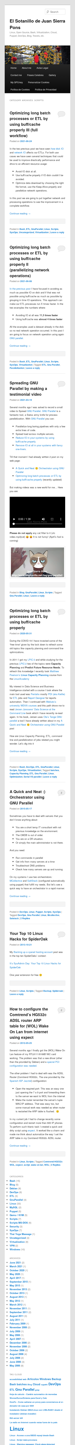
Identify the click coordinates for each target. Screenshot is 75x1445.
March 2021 (16, 1266)
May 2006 (15, 1365)
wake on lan (37, 1164)
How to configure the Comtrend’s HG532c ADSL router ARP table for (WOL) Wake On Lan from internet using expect (29, 1023)
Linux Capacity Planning (35, 675)
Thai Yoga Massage (20, 1234)
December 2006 (18, 1342)
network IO (20, 152)
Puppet (39, 911)
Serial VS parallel (32, 776)
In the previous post (20, 288)
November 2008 (18, 1327)
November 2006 (18, 1346)
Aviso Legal (42, 67)
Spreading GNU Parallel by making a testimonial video (28, 388)
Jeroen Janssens (24, 709)
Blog (21, 592)
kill (21, 1418)
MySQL (14, 1207)
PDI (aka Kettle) (56, 694)
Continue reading (20, 213)
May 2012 (15, 1300)
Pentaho (35, 694)
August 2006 (16, 1354)
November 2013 (18, 1289)
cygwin (44, 1384)
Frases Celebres (35, 75)
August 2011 (16, 1316)
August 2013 (16, 1296)
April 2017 (15, 1278)
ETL (28, 229)
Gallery (52, 75)
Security (14, 1226)
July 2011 (15, 1319)
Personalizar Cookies (38, 82)
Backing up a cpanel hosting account (33, 952)
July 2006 (15, 1357)
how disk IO (57, 148)
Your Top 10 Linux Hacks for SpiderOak (29, 936)
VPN (12, 1245)
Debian (13, 1188)
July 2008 (15, 1331)
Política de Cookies (20, 89)
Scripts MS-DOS (19, 1222)
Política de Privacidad (45, 89)
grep (37, 1390)
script (27, 1164)
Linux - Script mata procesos (23, 1440)
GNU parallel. (17, 338)
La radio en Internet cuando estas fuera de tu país (33, 1422)
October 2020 (17, 1270)
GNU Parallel (34, 411)
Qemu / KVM (17, 1215)
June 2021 (15, 1262)
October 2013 (17, 1293)
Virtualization (42, 232)
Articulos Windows (39, 1379)
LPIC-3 (31, 659)
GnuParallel (37, 229)
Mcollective (53, 915)
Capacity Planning (19, 773)
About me (26, 67)
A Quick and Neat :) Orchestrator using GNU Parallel (27, 797)
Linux (47, 229)
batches (55, 770)
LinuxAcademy (21, 678)
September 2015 (19, 1281)
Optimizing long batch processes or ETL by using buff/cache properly (30, 619)
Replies (25, 918)
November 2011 (18, 1308)
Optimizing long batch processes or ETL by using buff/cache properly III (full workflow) (30, 124)
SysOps (14, 232)
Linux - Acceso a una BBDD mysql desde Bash (32, 1435)
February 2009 (17, 1323)
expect (31, 1130)
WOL (46, 1164)
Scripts (54, 229)
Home (14, 67)
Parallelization (17, 368)
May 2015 (15, 1285)
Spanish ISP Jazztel (20, 1080)
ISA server (14, 1418)
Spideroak (57, 990)
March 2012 (16, 1304)
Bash (22, 229)
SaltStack (32, 880)
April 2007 (15, 1339)
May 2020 (15, 1274)
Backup (47, 990)
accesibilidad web (18, 1379)
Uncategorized (26, 232)
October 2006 (17, 1350)
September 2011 (19, 1312)
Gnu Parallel (53, 364)
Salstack (14, 918)
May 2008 (15, 1335)
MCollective (16, 880)
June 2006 (15, 1361)
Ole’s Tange (50, 717)
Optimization (16, 776)
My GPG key (17, 82)
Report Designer (36, 698)
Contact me (16, 75)
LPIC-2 (23, 663)
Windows (15, 1249)
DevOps (30, 767)
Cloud (36, 1384)
